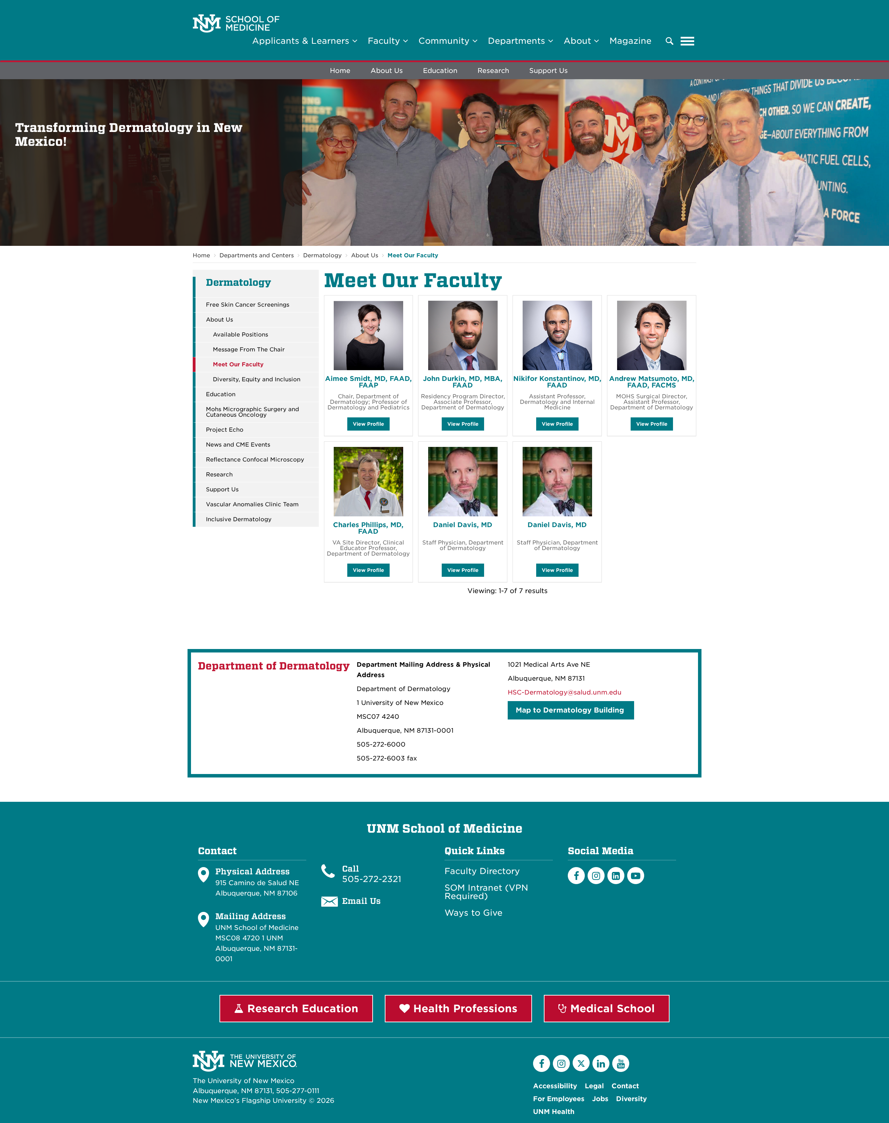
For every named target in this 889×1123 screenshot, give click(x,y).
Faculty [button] (385, 41)
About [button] (579, 41)
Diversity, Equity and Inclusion (256, 379)
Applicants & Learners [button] (302, 41)
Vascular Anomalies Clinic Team (252, 504)
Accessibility (555, 1086)
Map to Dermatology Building (571, 710)
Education (440, 71)
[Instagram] (596, 875)
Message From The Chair (249, 349)
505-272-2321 (371, 879)
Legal (594, 1086)
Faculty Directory (482, 871)
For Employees (558, 1099)
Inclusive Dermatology (239, 519)
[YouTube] (620, 1063)
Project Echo (224, 430)
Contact (625, 1086)
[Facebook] (576, 875)
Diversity (631, 1099)
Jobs (600, 1099)
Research (493, 71)
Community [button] (445, 41)
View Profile (368, 426)
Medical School (611, 1008)
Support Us (548, 71)
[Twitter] (581, 1062)
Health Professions (463, 1008)
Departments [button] (518, 41)
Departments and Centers (256, 255)
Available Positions (240, 335)
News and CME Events (238, 445)
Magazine (630, 41)
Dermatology (322, 255)
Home (340, 71)
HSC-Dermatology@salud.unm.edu (565, 692)
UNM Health (553, 1112)
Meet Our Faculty (413, 255)
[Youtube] (635, 875)
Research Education (301, 1008)
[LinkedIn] (615, 875)
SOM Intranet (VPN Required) (486, 892)
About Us (387, 71)
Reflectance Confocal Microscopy (255, 460)
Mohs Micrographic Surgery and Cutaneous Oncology (252, 412)
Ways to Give (473, 913)
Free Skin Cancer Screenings (247, 305)
